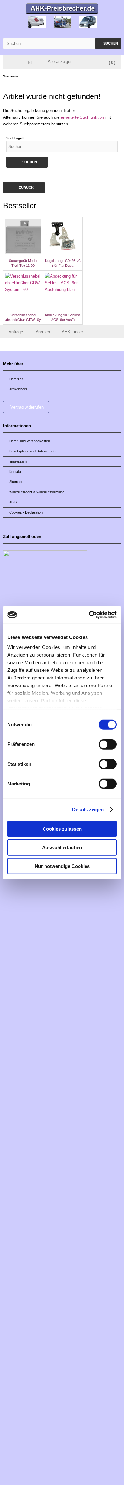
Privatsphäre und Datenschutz (32, 451)
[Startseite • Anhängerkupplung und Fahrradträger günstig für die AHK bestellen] (62, 9)
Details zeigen (88, 809)
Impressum (18, 461)
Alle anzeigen (60, 61)
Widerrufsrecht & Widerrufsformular (36, 492)
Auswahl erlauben (62, 847)
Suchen (108, 43)
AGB (13, 502)
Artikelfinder (18, 389)
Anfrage (16, 332)
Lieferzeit (16, 379)
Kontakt (15, 471)
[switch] (108, 744)
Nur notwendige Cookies (62, 866)
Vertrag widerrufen (27, 407)
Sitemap (15, 482)
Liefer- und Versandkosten (29, 441)
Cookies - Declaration (26, 512)
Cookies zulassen (62, 828)
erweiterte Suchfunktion (82, 117)
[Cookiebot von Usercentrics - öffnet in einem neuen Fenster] (89, 615)
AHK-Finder (72, 332)
